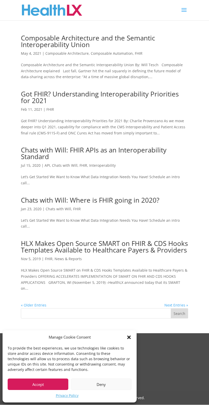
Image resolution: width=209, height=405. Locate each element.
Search (179, 313)
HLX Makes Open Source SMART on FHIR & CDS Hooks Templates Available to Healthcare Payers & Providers (104, 247)
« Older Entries (33, 305)
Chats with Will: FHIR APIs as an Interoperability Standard (93, 153)
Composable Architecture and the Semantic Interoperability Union (88, 41)
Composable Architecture (67, 53)
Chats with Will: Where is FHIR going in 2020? (90, 200)
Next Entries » (176, 305)
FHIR (138, 53)
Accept (38, 384)
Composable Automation (112, 53)
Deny (101, 384)
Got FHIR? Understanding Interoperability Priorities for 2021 (100, 97)
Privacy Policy (67, 395)
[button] (129, 337)
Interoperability (102, 165)
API (47, 165)
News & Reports (68, 258)
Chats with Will (64, 165)
